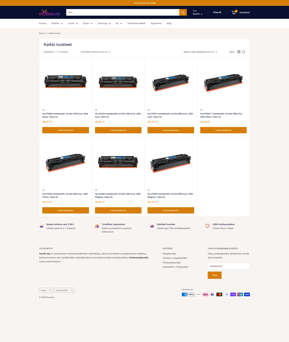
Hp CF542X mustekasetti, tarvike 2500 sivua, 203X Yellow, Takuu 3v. (65, 195)
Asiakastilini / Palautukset (175, 266)
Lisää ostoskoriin (66, 130)
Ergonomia (156, 23)
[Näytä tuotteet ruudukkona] (239, 51)
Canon (71, 23)
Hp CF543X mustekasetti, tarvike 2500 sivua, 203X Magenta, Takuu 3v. (170, 195)
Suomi (43, 290)
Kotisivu (42, 33)
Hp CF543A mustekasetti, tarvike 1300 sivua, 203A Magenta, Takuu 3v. (118, 195)
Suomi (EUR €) (62, 290)
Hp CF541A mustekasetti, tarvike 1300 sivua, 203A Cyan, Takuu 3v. (118, 115)
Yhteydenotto (169, 253)
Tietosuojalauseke (172, 262)
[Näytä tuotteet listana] (243, 51)
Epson (86, 23)
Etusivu (43, 23)
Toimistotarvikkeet (136, 23)
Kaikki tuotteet (55, 33)
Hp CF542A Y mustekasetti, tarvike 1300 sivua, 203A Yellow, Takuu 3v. (221, 115)
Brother (55, 23)
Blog (169, 23)
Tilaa (214, 275)
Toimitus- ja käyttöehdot (175, 258)
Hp (117, 23)
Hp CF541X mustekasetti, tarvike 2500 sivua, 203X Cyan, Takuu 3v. (170, 115)
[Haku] (183, 12)
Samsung (102, 23)
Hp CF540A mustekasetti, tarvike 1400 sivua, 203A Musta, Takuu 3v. (65, 115)
